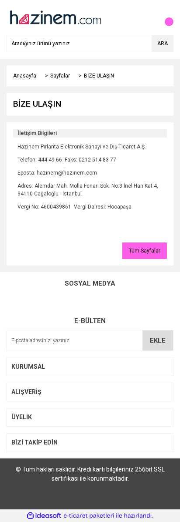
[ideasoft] (44, 516)
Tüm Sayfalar (144, 251)
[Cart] (164, 17)
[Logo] (55, 17)
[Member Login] (147, 17)
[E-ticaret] (88, 516)
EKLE (158, 340)
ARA (162, 43)
